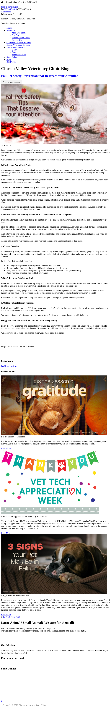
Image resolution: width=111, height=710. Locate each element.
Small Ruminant (19, 54)
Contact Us (6, 12)
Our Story (16, 35)
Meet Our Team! (19, 33)
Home (9, 28)
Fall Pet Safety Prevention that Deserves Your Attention (39, 76)
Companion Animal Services (18, 42)
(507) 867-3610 (10, 9)
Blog (8, 59)
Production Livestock (15, 47)
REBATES (11, 62)
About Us (10, 30)
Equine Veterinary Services (18, 45)
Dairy (14, 50)
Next (18, 617)
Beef (14, 52)
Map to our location (9, 7)
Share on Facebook (12, 82)
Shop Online (11, 57)
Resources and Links (21, 37)
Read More (6, 448)
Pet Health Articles (9, 366)
